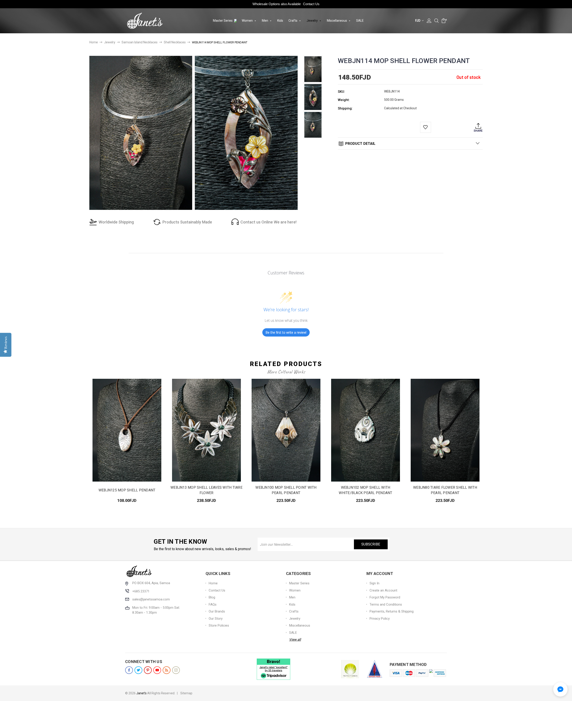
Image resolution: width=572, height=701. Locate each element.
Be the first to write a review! (286, 332)
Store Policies (219, 625)
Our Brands (217, 611)
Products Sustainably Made (187, 222)
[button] (560, 689)
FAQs (213, 604)
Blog (212, 597)
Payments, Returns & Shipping (392, 611)
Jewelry (312, 20)
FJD (418, 20)
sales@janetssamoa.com (151, 599)
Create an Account (383, 590)
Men (265, 20)
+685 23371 (140, 591)
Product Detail (359, 143)
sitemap (186, 693)
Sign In (374, 583)
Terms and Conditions (386, 604)
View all (295, 640)
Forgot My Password (385, 597)
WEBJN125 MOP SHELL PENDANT (127, 490)
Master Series (223, 20)
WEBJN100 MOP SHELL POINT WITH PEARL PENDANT (285, 490)
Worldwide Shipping (116, 222)
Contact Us (311, 4)
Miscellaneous (337, 20)
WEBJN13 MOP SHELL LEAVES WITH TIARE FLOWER (206, 490)
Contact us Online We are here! (268, 222)
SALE (360, 20)
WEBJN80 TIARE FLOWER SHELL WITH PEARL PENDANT (445, 490)
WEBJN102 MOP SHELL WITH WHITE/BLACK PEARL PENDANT (365, 490)
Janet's (141, 693)
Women (247, 20)
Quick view (127, 430)
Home (213, 583)
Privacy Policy (380, 619)
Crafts (293, 20)
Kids (280, 20)
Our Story (216, 619)
